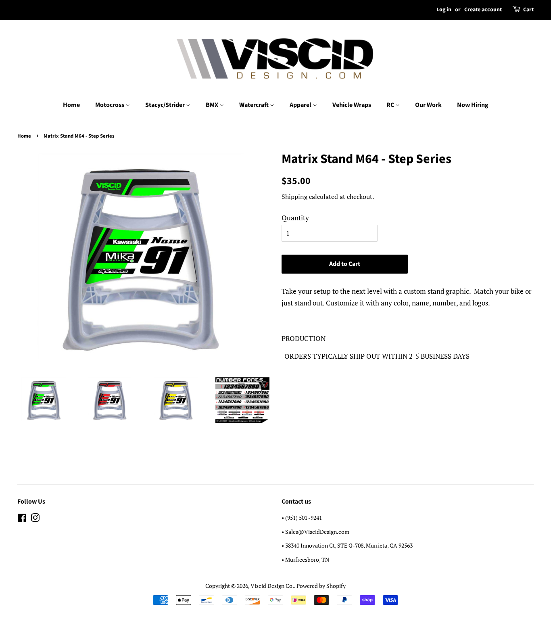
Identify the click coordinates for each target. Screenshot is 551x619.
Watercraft (254, 104)
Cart (528, 10)
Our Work (428, 104)
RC (390, 104)
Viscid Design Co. (272, 586)
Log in (443, 10)
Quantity (295, 217)
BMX (212, 104)
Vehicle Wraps (351, 104)
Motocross (110, 104)
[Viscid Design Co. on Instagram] (35, 519)
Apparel (301, 104)
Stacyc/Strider (165, 104)
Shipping (294, 196)
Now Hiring (472, 104)
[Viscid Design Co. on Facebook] (22, 519)
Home (71, 104)
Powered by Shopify (321, 586)
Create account (483, 10)
